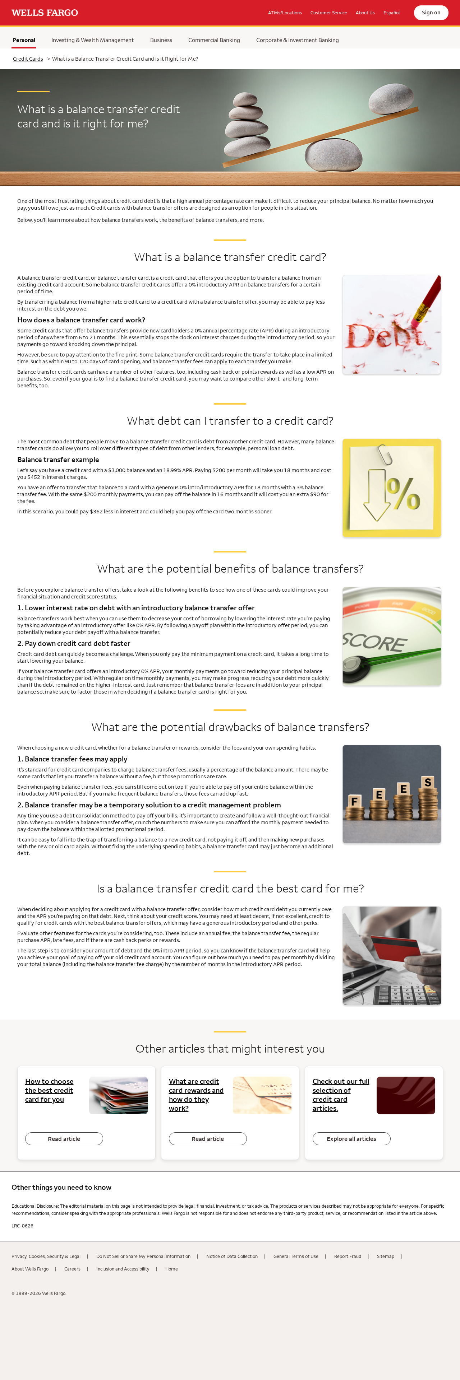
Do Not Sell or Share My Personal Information (143, 1256)
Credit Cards (28, 58)
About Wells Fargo (30, 1269)
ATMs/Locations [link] (285, 12)
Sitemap (385, 1256)
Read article (64, 1139)
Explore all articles (351, 1139)
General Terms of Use (295, 1256)
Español (391, 12)
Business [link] (161, 39)
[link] (45, 12)
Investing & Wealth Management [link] (92, 39)
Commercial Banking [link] (214, 39)
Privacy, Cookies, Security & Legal (46, 1256)
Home (171, 1269)
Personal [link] (24, 41)
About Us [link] (365, 12)
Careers (72, 1269)
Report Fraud (347, 1256)
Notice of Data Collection (232, 1256)
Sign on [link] (431, 12)
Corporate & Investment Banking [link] (297, 39)
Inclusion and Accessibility (123, 1269)
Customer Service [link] (328, 12)
